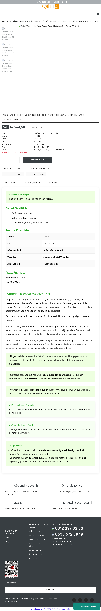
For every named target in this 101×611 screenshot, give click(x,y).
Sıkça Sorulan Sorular (37, 558)
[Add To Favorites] (97, 115)
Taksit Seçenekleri (32, 182)
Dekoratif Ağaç (52, 133)
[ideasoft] (36, 609)
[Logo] (50, 6)
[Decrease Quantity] (4, 160)
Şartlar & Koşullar (36, 554)
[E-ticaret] (50, 609)
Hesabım (32, 527)
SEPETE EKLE (38, 159)
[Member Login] (50, 15)
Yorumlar (52, 182)
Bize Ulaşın (9, 534)
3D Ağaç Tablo (39, 133)
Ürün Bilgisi (10, 182)
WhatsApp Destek (88, 606)
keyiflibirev (38, 136)
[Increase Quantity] (17, 160)
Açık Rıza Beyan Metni (37, 535)
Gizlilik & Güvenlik (35, 550)
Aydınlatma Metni (35, 531)
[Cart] (97, 15)
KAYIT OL (50, 590)
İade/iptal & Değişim (37, 539)
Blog (7, 542)
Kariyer (8, 538)
